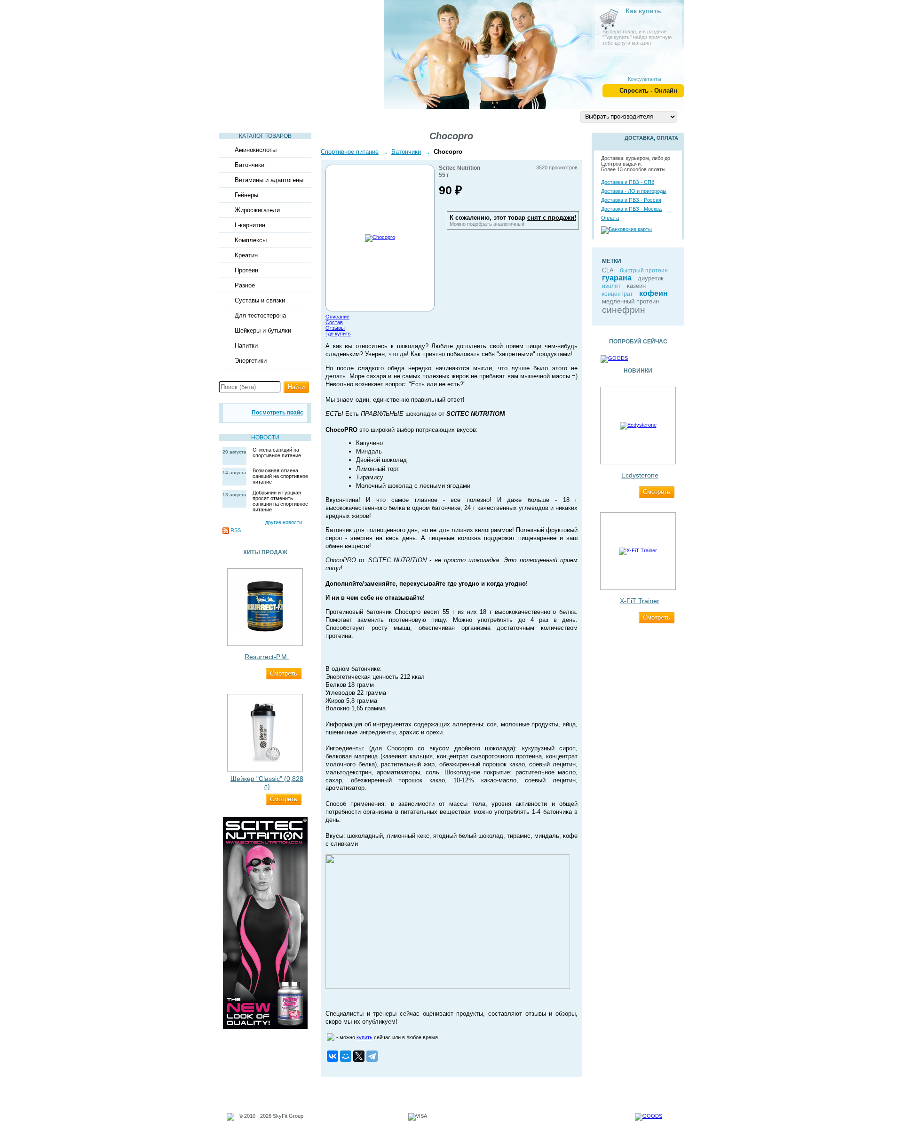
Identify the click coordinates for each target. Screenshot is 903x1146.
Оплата (610, 218)
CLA (608, 270)
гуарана (617, 278)
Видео (279, 116)
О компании (451, 116)
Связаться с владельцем (269, 1127)
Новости (265, 437)
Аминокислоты (256, 149)
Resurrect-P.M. (267, 657)
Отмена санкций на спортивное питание (277, 452)
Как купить (643, 11)
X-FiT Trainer (639, 601)
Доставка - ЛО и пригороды (633, 191)
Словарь (323, 116)
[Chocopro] (380, 237)
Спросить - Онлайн (648, 90)
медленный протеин (630, 301)
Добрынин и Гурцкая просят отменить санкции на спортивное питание (280, 501)
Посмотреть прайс (277, 412)
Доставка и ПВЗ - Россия (631, 200)
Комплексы (251, 240)
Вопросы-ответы (384, 116)
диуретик (651, 278)
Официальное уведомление (272, 1121)
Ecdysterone (639, 475)
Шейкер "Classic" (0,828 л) (266, 782)
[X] (358, 1056)
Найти (296, 386)
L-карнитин (250, 225)
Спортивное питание (350, 151)
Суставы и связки (260, 300)
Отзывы (335, 328)
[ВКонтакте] (332, 1056)
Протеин (246, 270)
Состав (334, 322)
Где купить (338, 333)
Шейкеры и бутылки (263, 330)
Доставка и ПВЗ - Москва (631, 209)
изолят (611, 286)
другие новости (283, 522)
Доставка (505, 116)
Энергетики (251, 360)
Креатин (246, 255)
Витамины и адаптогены (269, 179)
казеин (636, 285)
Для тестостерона (260, 315)
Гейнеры (246, 195)
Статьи (239, 116)
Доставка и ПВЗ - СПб (627, 182)
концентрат (617, 294)
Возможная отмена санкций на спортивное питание (280, 476)
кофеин (653, 293)
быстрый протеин (644, 270)
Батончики (249, 164)
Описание (337, 316)
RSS (235, 530)
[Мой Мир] (345, 1056)
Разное (245, 285)
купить (364, 1037)
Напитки (246, 345)
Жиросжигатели (257, 210)
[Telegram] (372, 1056)
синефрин (623, 310)
